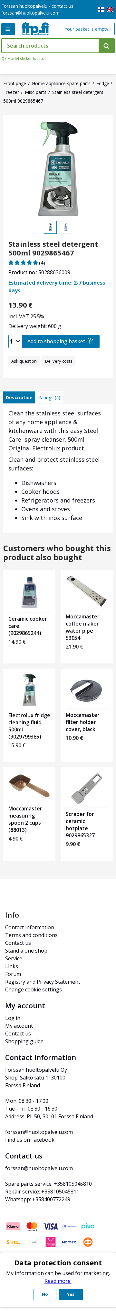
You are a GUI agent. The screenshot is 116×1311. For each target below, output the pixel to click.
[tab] (19, 397)
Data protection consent (58, 1262)
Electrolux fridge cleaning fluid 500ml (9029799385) (29, 726)
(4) (42, 262)
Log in (12, 1018)
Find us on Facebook (29, 1139)
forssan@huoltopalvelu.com (30, 13)
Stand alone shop (26, 950)
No (45, 1294)
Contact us (18, 942)
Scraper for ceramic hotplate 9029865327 (80, 824)
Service (13, 958)
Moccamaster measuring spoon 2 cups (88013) (25, 819)
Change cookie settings (33, 989)
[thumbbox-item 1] (50, 227)
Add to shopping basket (56, 341)
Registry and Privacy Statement (42, 981)
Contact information (29, 927)
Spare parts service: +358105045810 (48, 1183)
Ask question (24, 361)
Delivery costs (58, 361)
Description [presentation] (19, 397)
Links (11, 966)
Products (8, 29)
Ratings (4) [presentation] (49, 397)
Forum (13, 974)
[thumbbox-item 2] (65, 227)
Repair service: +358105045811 (42, 1191)
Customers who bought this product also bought (57, 553)
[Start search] (107, 45)
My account (19, 1025)
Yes (70, 1294)
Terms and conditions (31, 935)
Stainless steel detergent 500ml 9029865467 (53, 248)
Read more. (58, 1280)
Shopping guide (24, 1041)
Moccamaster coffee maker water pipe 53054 (83, 627)
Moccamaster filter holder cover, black (83, 722)
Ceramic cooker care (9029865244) (27, 626)
